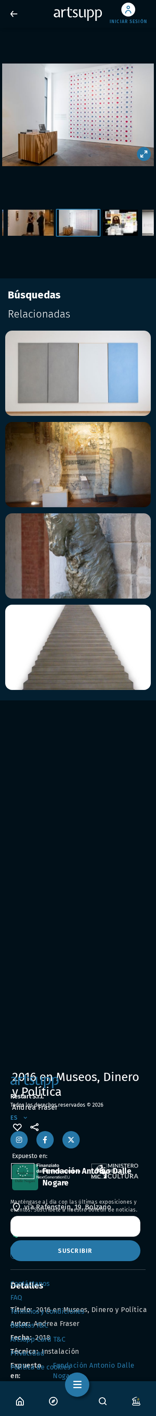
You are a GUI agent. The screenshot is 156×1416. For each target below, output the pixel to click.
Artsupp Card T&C (37, 1339)
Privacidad (27, 1353)
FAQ (16, 1297)
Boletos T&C (29, 1325)
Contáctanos (29, 1283)
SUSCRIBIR (75, 1251)
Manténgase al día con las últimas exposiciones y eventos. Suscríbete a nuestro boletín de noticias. (73, 1206)
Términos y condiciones (47, 1311)
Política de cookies (40, 1367)
